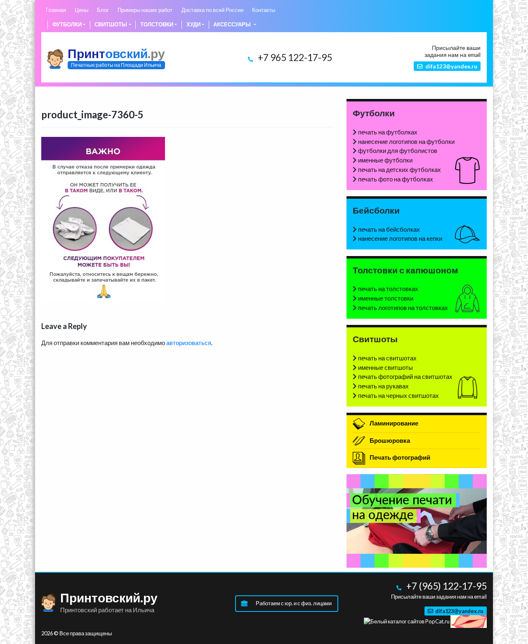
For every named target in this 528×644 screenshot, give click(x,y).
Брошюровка (389, 440)
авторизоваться (188, 342)
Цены (81, 10)
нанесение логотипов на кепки (400, 238)
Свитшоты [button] (110, 24)
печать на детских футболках (399, 169)
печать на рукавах (383, 386)
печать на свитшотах (387, 358)
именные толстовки (385, 298)
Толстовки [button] (156, 24)
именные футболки (385, 160)
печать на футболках (387, 132)
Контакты (263, 10)
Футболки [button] (67, 24)
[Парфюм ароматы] (468, 621)
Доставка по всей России (212, 10)
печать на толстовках (388, 288)
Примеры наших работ (145, 10)
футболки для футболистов (397, 150)
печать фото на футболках (395, 179)
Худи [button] (193, 24)
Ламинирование (393, 423)
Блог (103, 10)
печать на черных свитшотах (398, 395)
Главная (56, 10)
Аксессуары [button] (232, 24)
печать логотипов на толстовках (403, 307)
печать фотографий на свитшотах (405, 376)
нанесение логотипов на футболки (406, 141)
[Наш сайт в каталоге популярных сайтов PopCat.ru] (407, 621)
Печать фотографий (399, 457)
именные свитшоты (385, 367)
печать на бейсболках (389, 229)
